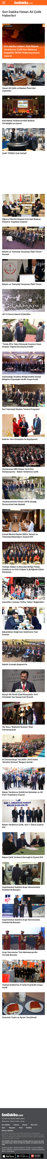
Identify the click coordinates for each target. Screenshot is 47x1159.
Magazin (12, 1128)
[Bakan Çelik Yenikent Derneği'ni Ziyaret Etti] (23, 844)
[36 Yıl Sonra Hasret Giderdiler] (23, 301)
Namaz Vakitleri (7, 1130)
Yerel (21, 1128)
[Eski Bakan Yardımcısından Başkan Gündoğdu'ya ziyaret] (23, 107)
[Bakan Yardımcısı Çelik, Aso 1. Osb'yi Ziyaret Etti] (23, 811)
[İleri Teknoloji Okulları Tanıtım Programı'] (23, 396)
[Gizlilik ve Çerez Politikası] (34, 1147)
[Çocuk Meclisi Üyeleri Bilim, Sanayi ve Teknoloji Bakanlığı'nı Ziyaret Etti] (23, 521)
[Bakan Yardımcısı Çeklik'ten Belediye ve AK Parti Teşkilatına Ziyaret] (23, 779)
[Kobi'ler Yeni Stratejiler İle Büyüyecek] (23, 426)
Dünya (24, 1125)
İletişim (17, 1121)
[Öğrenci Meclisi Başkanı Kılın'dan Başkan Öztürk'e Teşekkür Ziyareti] (23, 206)
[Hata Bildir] (10, 1151)
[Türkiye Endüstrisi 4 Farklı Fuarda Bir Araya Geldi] (23, 972)
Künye (22, 1121)
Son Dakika (6, 1125)
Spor (3, 1128)
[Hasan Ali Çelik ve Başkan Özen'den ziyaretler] (23, 75)
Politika (29, 1128)
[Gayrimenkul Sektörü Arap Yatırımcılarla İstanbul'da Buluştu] (23, 874)
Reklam (12, 1121)
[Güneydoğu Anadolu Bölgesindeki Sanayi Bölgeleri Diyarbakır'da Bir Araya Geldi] (23, 363)
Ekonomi (34, 1125)
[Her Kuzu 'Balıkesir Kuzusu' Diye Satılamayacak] (23, 714)
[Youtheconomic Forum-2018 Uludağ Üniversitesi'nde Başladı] (23, 488)
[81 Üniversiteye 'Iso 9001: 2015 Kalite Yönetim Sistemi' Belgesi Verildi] (23, 746)
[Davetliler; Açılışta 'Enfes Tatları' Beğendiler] (23, 589)
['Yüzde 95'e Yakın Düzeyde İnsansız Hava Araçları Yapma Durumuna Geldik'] (23, 331)
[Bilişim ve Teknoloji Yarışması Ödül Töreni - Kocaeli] (23, 238)
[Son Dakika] (23, 2)
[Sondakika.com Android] (22, 1156)
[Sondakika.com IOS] (8, 1156)
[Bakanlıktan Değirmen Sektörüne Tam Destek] (23, 619)
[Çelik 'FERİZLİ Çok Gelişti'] (23, 140)
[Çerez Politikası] (7, 1149)
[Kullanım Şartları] (7, 1147)
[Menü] (3, 2)
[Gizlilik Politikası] (19, 1147)
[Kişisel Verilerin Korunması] (22, 1149)
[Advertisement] (23, 173)
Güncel (16, 1125)
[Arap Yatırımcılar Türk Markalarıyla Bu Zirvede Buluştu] (23, 939)
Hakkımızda (5, 1121)
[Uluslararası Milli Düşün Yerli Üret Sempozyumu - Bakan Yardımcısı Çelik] (23, 456)
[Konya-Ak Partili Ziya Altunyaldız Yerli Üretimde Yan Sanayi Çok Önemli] (23, 681)
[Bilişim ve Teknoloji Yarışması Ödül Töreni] (23, 271)
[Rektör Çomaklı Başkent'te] (23, 651)
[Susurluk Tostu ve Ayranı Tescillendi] (23, 1004)
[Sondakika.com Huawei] (37, 1156)
